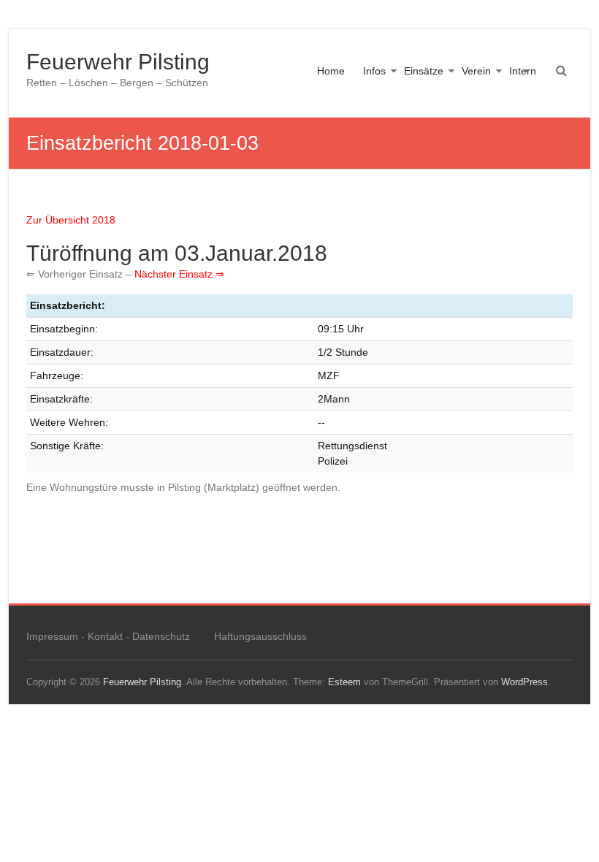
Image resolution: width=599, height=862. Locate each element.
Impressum (52, 636)
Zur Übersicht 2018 (70, 220)
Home (331, 71)
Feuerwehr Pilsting (118, 62)
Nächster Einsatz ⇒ (179, 274)
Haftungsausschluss (260, 636)
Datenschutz (161, 636)
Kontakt (105, 636)
